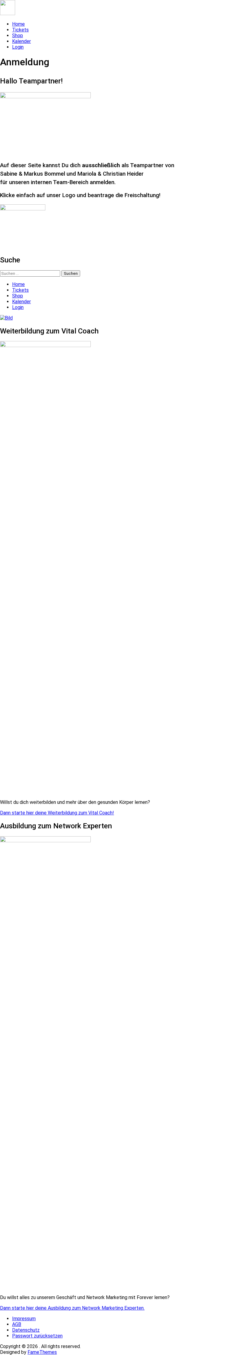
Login (18, 47)
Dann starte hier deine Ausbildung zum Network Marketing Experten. (72, 1308)
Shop (17, 35)
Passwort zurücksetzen (37, 1336)
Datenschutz (26, 1330)
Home (18, 24)
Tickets (20, 30)
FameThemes (42, 1352)
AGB (16, 1324)
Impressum (24, 1318)
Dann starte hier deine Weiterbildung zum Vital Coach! (57, 813)
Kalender (21, 41)
